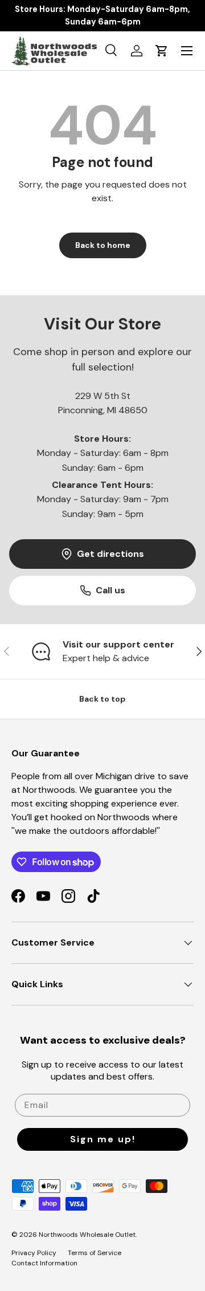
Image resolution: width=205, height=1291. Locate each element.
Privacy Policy (33, 1252)
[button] (161, 50)
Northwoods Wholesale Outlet (87, 1234)
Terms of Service (94, 1252)
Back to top (102, 699)
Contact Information (44, 1263)
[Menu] (186, 50)
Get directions (110, 554)
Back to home (102, 245)
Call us (110, 590)
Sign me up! (103, 1139)
